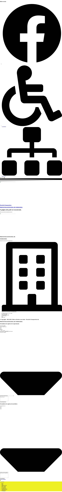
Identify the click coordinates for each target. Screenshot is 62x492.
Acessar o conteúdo (3, 479)
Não (4, 330)
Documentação (2, 331)
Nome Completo (2, 326)
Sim (1, 330)
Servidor (1, 329)
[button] (0, 480)
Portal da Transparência (5, 205)
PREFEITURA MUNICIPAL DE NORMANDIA (11, 207)
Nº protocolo (2, 325)
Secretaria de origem (3, 332)
